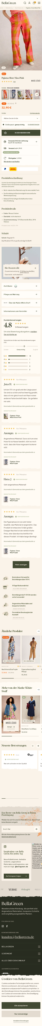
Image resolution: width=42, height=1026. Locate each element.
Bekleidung (9, 8)
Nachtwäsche (19, 8)
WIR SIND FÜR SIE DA (18, 617)
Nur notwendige (21, 1014)
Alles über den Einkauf (20, 588)
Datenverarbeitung (9, 837)
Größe (4, 113)
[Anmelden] (29, 3)
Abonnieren (36, 829)
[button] (38, 746)
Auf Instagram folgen (13, 876)
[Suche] (25, 3)
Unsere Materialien (19, 609)
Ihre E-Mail (6, 829)
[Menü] (38, 3)
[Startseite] (9, 3)
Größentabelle (35, 113)
